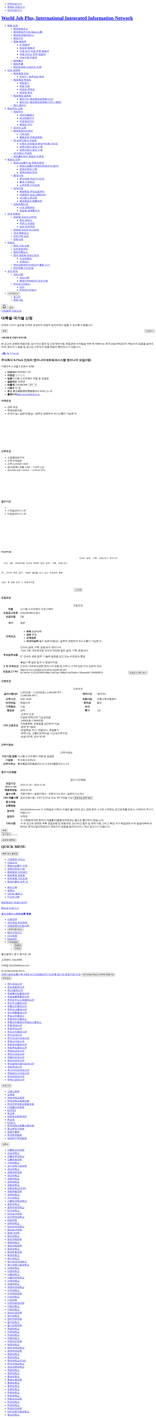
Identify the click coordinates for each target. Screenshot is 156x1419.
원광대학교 (13, 1328)
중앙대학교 (13, 1357)
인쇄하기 (150, 331)
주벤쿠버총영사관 (17, 1044)
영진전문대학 (14, 1319)
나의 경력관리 (27, 207)
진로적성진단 (27, 121)
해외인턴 (18, 38)
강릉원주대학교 (15, 1156)
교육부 (11, 1094)
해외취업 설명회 (22, 95)
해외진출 (18, 64)
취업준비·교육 (15, 108)
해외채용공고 (20, 28)
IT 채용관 (25, 44)
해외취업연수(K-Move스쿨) (28, 32)
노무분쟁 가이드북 (30, 185)
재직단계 (18, 188)
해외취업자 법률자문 (31, 201)
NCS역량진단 (27, 118)
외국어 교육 (19, 127)
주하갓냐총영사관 (17, 1009)
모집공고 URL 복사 (137, 673)
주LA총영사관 (15, 990)
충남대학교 (13, 1376)
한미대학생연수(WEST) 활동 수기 (31, 265)
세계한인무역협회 (17, 1138)
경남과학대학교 (15, 1367)
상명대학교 (13, 1268)
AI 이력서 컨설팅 (22, 153)
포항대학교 (13, 1389)
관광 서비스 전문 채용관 (33, 54)
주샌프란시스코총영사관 (20, 1000)
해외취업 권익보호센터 (32, 191)
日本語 (18, 948)
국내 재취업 (13, 214)
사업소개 (16, 311)
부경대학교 (13, 1255)
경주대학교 (13, 1182)
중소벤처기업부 (15, 1128)
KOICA (11, 1122)
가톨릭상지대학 (15, 1150)
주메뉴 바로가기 (16, 7)
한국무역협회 (14, 1135)
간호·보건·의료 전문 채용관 (34, 51)
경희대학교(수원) (16, 1188)
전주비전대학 (14, 1341)
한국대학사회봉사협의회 (20, 1125)
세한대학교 (13, 1223)
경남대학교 (13, 1169)
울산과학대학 (14, 1325)
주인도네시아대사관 (18, 1038)
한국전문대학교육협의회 (20, 1104)
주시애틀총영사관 (17, 1012)
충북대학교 (13, 1383)
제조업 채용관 (27, 48)
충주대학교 (13, 1386)
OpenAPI (12, 939)
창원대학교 (13, 1370)
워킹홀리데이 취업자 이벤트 (28, 156)
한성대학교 (13, 1402)
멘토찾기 (24, 83)
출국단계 (18, 175)
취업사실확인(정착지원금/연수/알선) (39, 166)
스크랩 (78, 590)
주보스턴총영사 (15, 1016)
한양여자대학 (14, 1408)
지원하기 (24, 261)
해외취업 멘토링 (22, 80)
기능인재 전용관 (28, 57)
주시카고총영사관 (17, 1003)
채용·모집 (12, 25)
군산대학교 (13, 1198)
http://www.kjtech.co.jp (28, 394)
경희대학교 (13, 1185)
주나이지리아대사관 (18, 1070)
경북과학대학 (14, 1172)
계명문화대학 (14, 1191)
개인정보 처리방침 (17, 922)
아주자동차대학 (15, 1303)
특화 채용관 (19, 41)
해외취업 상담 (21, 73)
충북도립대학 (14, 1379)
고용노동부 (13, 1091)
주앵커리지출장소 (17, 1019)
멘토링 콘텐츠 (27, 89)
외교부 (11, 1113)
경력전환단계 (20, 204)
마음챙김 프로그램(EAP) (33, 194)
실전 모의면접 (27, 226)
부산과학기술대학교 (18, 1265)
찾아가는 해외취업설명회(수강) (36, 99)
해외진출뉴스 (20, 252)
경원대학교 (13, 1178)
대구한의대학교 (15, 1217)
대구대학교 (13, 1210)
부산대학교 (13, 1258)
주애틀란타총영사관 (18, 993)
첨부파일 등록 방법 (83, 798)
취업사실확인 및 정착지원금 (28, 162)
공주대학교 (13, 1194)
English (18, 945)
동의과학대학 (14, 1239)
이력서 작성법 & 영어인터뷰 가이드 (39, 143)
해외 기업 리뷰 (21, 245)
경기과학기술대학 (17, 1166)
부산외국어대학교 (17, 1261)
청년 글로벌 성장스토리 (26, 255)
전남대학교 (13, 1335)
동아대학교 (13, 1236)
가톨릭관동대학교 (17, 1201)
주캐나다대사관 (15, 1041)
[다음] (16, 834)
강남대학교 (13, 1153)
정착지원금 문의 (28, 172)
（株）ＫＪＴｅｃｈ (10, 353)
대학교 (5, 1144)
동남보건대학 (14, 1229)
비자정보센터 (20, 249)
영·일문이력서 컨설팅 (25, 140)
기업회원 (6, 311)
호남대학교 (13, 1415)
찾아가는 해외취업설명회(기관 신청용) (40, 102)
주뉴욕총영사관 (15, 987)
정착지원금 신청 (28, 169)
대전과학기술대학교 (18, 1411)
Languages (13, 942)
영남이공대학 (14, 1312)
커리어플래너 (27, 115)
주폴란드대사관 (15, 1057)
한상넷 (11, 1119)
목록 (4, 331)
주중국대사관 (14, 1025)
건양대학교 (13, 1162)
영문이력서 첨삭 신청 (31, 147)
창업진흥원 (13, 1132)
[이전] (13, 834)
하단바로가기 (14, 10)
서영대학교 (13, 1271)
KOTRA (11, 1110)
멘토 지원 (25, 86)
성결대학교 (13, 1284)
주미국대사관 (14, 984)
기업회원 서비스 (16, 859)
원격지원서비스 (15, 929)
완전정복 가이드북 (23, 268)
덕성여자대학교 (15, 1226)
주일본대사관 (14, 1028)
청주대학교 (13, 1373)
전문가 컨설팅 (27, 223)
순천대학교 (13, 1290)
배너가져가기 (14, 932)
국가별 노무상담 (28, 198)
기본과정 (24, 134)
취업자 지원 (13, 159)
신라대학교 (13, 1296)
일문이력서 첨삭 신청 (31, 150)
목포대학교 (13, 1249)
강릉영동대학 (14, 1159)
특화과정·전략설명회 (31, 137)
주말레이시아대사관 (18, 1073)
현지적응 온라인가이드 (32, 178)
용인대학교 (13, 1322)
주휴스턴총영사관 (17, 1006)
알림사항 (18, 239)
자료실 (11, 242)
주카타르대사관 (15, 1076)
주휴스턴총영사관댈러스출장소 (24, 1022)
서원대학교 (13, 1281)
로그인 (17, 296)
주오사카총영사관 (17, 1032)
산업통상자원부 (15, 1107)
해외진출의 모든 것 (17, 881)
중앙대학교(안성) (16, 1360)
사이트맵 (12, 936)
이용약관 (12, 919)
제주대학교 (13, 1344)
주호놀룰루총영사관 (18, 996)
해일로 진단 (26, 124)
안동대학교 (13, 1306)
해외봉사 (18, 60)
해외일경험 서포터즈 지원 (27, 67)
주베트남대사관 (15, 1051)
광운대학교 (13, 1204)
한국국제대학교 (15, 1363)
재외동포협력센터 (17, 1116)
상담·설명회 (13, 70)
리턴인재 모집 (21, 236)
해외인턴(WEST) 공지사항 (34, 281)
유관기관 (6, 1085)
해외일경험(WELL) (23, 35)
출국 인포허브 (27, 182)
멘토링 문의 (26, 92)
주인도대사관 (14, 1035)
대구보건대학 (14, 1214)
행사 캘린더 (19, 105)
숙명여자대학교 (15, 1287)
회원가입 (18, 300)
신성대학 (12, 1300)
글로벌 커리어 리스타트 (26, 229)
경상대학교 (13, 1175)
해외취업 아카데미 (17, 872)
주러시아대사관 (15, 1054)
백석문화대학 (14, 1252)
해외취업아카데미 (23, 131)
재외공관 (6, 978)
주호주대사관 (14, 1067)
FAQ (22, 287)
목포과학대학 (14, 1245)
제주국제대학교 (15, 1348)
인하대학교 (13, 1332)
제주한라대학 (14, 1351)
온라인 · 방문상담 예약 (32, 76)
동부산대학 (13, 1233)
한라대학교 (13, 1395)
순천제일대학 (14, 1293)
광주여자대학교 (15, 1207)
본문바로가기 (14, 4)
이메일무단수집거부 (18, 925)
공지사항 (18, 274)
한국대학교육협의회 (18, 1101)
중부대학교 (13, 1354)
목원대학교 (13, 1242)
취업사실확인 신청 (17, 865)
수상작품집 (26, 258)
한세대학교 (13, 1405)
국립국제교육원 (15, 1097)
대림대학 (12, 1220)
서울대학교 (13, 1274)
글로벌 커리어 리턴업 (25, 217)
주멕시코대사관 (15, 1079)
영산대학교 (13, 1316)
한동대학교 (13, 1392)
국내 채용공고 (21, 233)
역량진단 (18, 111)
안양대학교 (13, 1309)
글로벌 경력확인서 (30, 210)
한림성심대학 (14, 1399)
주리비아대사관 (15, 1060)
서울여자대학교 (15, 1277)
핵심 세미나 (26, 220)
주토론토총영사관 (17, 1047)
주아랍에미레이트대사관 (20, 1063)
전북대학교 (13, 1338)
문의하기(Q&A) (21, 284)
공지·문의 (12, 271)
